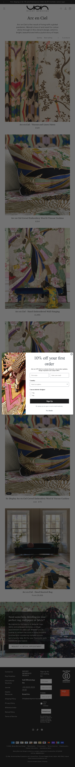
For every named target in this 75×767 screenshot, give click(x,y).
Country (32, 380)
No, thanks (49, 410)
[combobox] (48, 384)
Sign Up (49, 401)
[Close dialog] (71, 354)
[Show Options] (67, 384)
